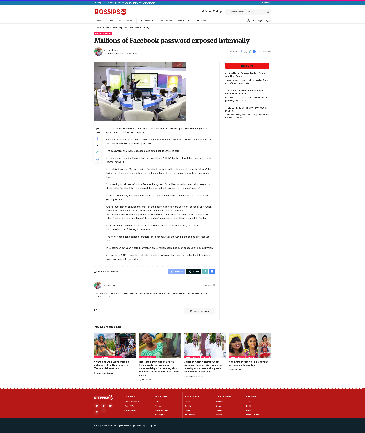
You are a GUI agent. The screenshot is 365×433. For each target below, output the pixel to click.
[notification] (254, 20)
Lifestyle (116, 357)
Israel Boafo (112, 50)
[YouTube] (210, 11)
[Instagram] (214, 11)
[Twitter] (206, 11)
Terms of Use (149, 3)
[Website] (213, 285)
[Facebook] (203, 11)
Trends (250, 357)
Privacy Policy (131, 3)
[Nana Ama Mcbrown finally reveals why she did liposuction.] (250, 345)
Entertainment (103, 33)
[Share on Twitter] (246, 51)
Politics (206, 357)
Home (96, 28)
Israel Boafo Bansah (105, 373)
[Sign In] (248, 20)
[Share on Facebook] (241, 51)
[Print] (254, 51)
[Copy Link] (250, 51)
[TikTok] (217, 11)
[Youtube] (110, 405)
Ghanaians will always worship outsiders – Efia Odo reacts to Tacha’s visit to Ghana (111, 365)
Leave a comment (201, 311)
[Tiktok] (220, 12)
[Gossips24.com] (110, 11)
